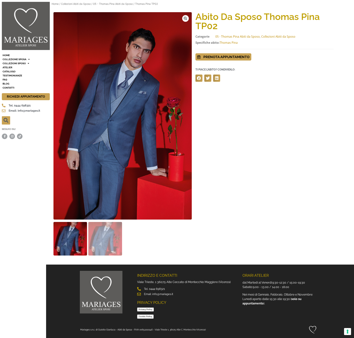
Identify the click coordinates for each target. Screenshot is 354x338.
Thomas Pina (229, 43)
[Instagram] (12, 136)
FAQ (5, 79)
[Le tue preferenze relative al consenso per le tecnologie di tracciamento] (347, 331)
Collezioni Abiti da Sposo (76, 3)
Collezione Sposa (14, 59)
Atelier (7, 67)
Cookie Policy (145, 316)
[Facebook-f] (4, 136)
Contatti (8, 87)
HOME (6, 55)
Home (55, 3)
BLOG (6, 83)
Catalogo (9, 71)
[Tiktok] (19, 136)
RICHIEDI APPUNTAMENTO (26, 96)
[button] (6, 120)
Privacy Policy (145, 309)
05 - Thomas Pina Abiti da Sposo (113, 3)
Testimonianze (12, 75)
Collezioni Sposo (14, 63)
